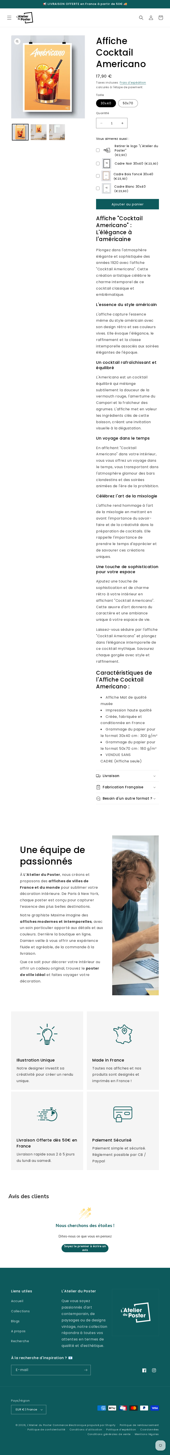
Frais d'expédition (133, 82)
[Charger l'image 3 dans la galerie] (57, 132)
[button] (9, 18)
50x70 (128, 103)
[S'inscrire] (86, 1370)
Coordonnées (149, 1429)
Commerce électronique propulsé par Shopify (84, 1425)
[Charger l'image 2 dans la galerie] (39, 132)
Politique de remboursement (139, 1425)
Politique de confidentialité (46, 1429)
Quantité (102, 113)
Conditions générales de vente (109, 1434)
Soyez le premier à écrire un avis (85, 1248)
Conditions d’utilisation (86, 1429)
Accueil (17, 1301)
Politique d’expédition (121, 1429)
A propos (18, 1331)
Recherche (20, 1341)
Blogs (15, 1321)
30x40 (106, 103)
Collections (20, 1311)
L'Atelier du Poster (39, 1425)
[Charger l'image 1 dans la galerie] (20, 132)
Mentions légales (147, 1434)
